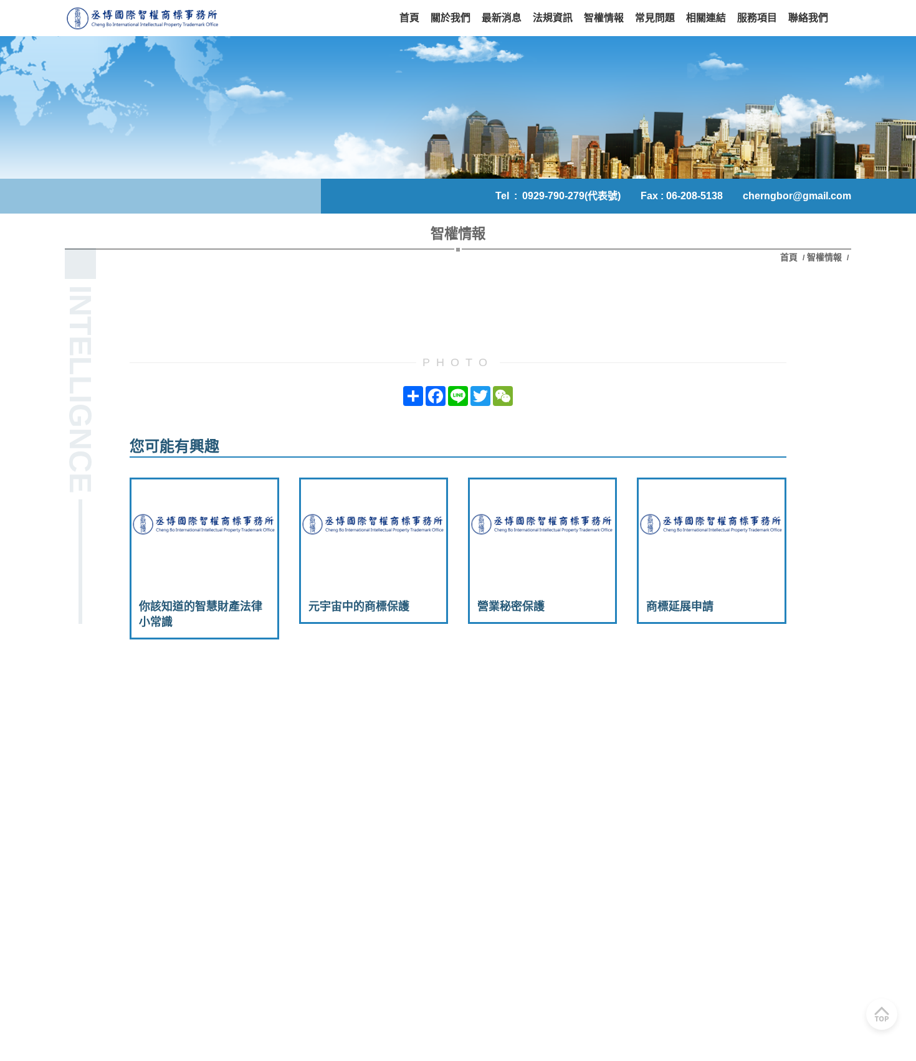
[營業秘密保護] (542, 530)
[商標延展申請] (711, 530)
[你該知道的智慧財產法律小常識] (204, 530)
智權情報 (824, 257)
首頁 (790, 257)
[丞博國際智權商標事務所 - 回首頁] (143, 18)
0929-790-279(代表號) (571, 196)
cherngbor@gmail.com (797, 196)
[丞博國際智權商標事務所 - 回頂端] (881, 1014)
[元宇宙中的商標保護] (373, 530)
